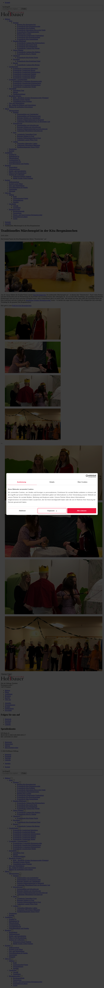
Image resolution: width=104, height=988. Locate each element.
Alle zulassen (81, 511)
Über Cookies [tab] (82, 482)
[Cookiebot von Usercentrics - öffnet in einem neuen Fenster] (87, 476)
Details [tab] (52, 482)
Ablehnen (22, 511)
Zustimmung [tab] (21, 482)
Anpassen (50, 511)
